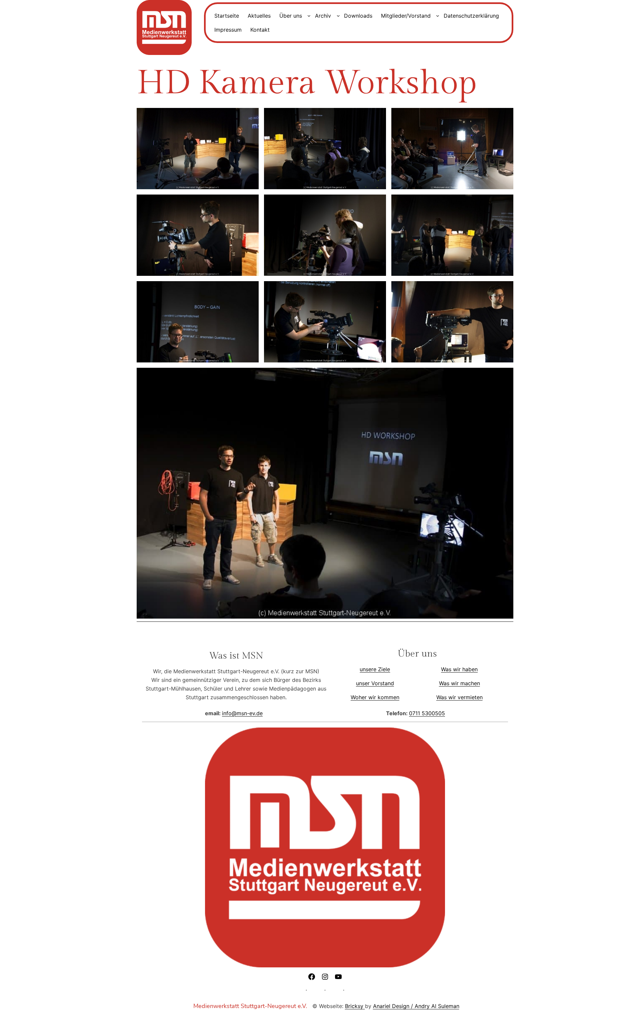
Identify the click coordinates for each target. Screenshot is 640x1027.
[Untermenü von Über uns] (309, 15)
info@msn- (235, 713)
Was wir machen (459, 683)
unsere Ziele (375, 669)
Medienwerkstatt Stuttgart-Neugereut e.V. (250, 1006)
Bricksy (355, 1006)
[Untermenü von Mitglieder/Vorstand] (437, 15)
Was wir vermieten (459, 697)
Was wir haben (459, 669)
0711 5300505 (427, 713)
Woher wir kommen (375, 697)
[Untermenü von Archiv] (338, 15)
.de (259, 713)
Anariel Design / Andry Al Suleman (416, 1006)
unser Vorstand (375, 683)
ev (252, 713)
